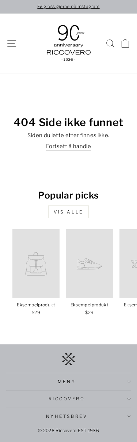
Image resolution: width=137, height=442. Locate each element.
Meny (67, 381)
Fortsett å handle (68, 146)
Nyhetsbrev (66, 416)
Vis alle (68, 212)
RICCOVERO (67, 398)
